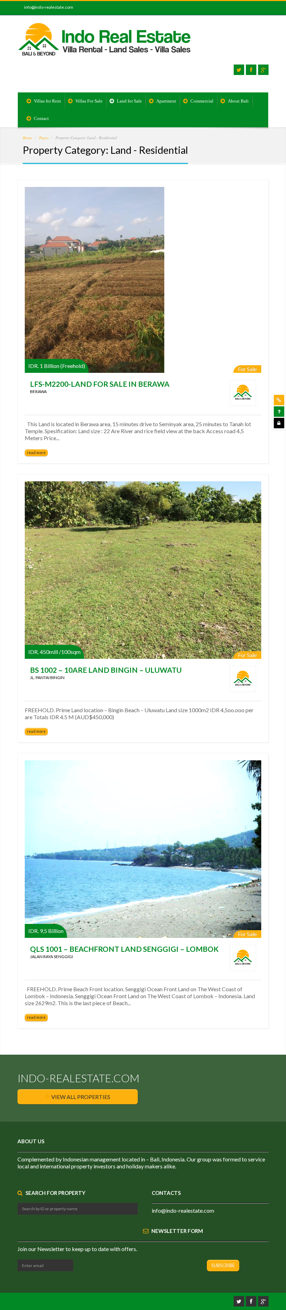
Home (27, 137)
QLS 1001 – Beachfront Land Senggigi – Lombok (124, 948)
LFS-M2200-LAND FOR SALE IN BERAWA (100, 383)
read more (36, 452)
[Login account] (279, 423)
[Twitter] (238, 70)
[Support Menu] (279, 400)
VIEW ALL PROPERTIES (80, 1096)
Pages (43, 137)
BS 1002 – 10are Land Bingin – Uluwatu (106, 669)
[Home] (104, 44)
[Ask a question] (279, 411)
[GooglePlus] (263, 70)
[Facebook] (251, 70)
